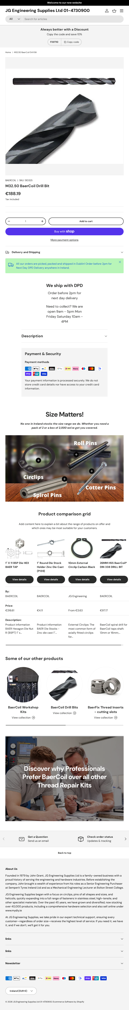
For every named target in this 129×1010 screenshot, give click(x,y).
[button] (114, 10)
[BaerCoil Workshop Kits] (23, 684)
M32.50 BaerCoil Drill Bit (25, 52)
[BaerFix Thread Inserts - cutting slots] (105, 684)
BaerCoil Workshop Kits (23, 709)
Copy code (73, 41)
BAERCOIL (10, 180)
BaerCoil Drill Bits (64, 707)
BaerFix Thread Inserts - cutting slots (105, 709)
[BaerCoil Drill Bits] (64, 684)
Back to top (64, 852)
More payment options (64, 240)
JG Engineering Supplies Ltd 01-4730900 (32, 1001)
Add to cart (86, 221)
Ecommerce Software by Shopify (68, 1001)
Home (8, 52)
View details (19, 579)
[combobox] (64, 19)
